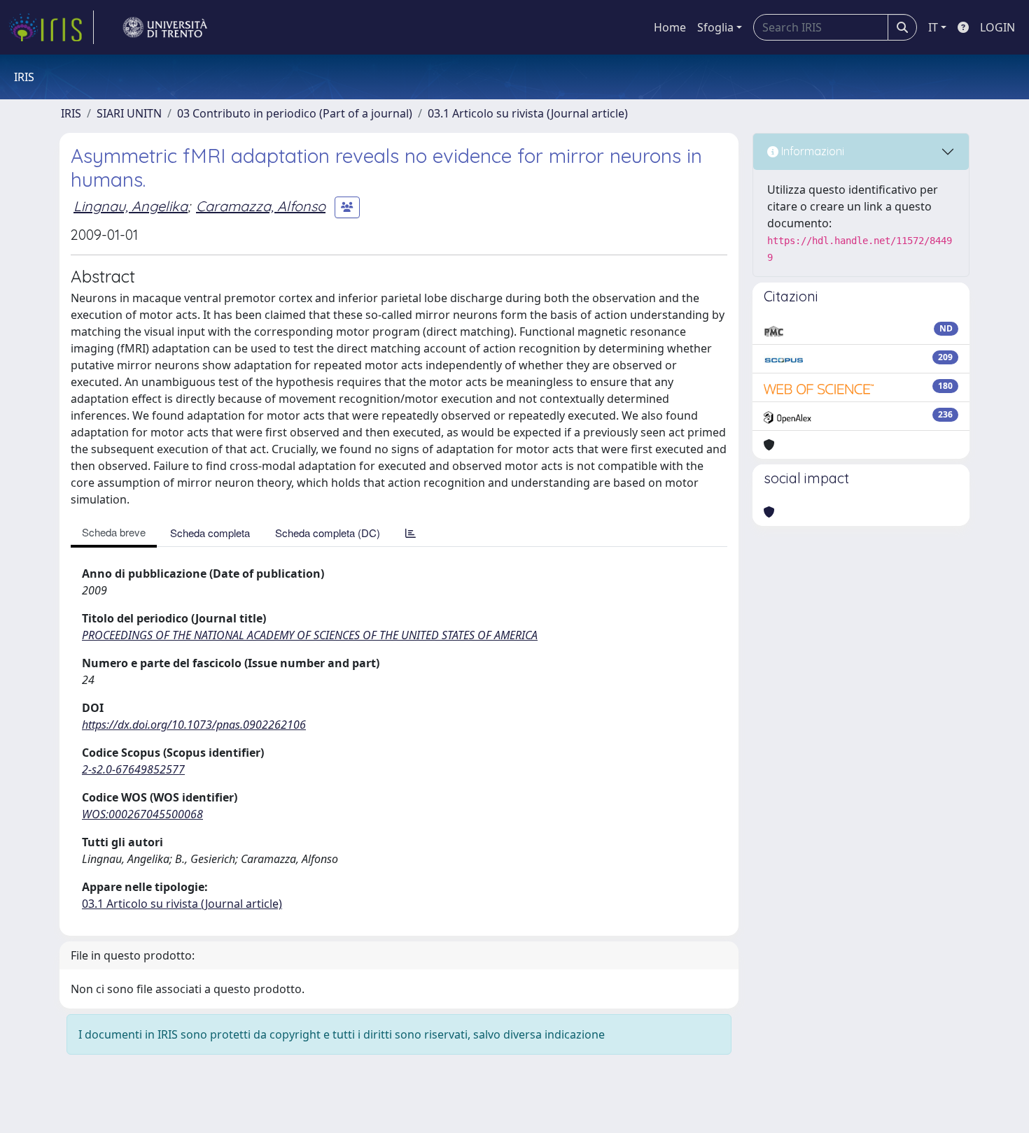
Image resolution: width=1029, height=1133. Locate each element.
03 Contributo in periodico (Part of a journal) (294, 113)
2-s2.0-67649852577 (133, 769)
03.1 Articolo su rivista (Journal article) (528, 113)
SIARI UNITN (129, 113)
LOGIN (997, 27)
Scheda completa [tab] (210, 532)
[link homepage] (51, 27)
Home (670, 27)
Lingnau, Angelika (131, 206)
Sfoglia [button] (715, 27)
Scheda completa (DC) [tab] (327, 532)
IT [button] (933, 27)
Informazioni (811, 151)
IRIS (71, 113)
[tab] (410, 532)
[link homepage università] (165, 27)
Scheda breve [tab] (114, 532)
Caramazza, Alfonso (261, 206)
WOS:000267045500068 (142, 814)
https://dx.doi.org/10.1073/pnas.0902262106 (194, 724)
